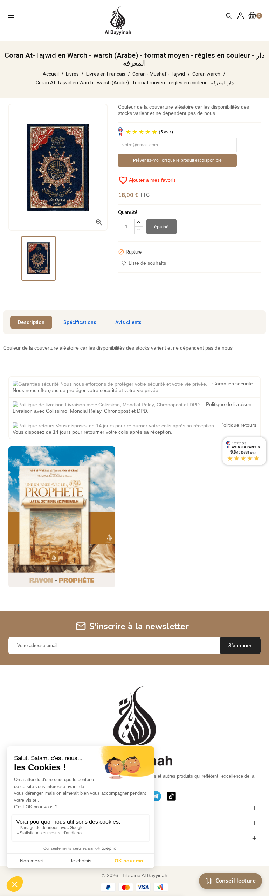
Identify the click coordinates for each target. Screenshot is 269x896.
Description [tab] (31, 322)
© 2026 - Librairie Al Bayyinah (134, 875)
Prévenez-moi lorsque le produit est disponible (177, 160)
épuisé (161, 226)
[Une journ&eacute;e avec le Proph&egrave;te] (61, 516)
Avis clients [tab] (128, 322)
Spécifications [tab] (79, 322)
